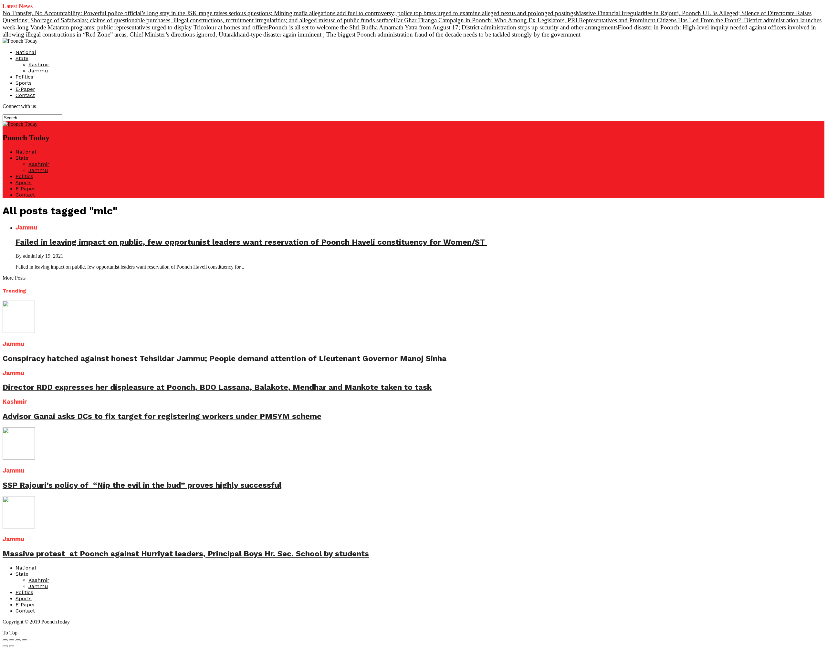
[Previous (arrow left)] (5, 646)
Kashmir (38, 64)
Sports (24, 83)
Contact (25, 95)
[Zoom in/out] (24, 640)
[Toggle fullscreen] (18, 640)
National (26, 52)
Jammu (38, 71)
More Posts (14, 278)
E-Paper (25, 89)
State (22, 58)
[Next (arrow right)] (11, 646)
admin (29, 256)
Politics (24, 77)
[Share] (11, 640)
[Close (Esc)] (5, 640)
